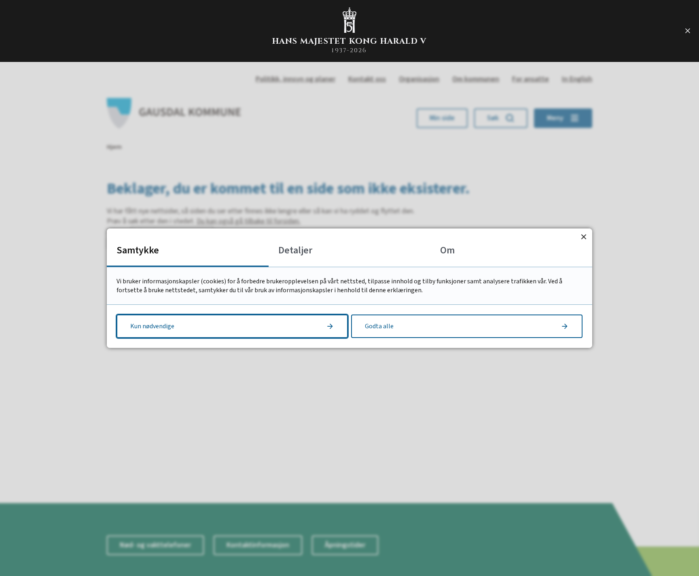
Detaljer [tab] (295, 250)
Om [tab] (447, 250)
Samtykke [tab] (137, 250)
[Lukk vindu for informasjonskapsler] (583, 237)
